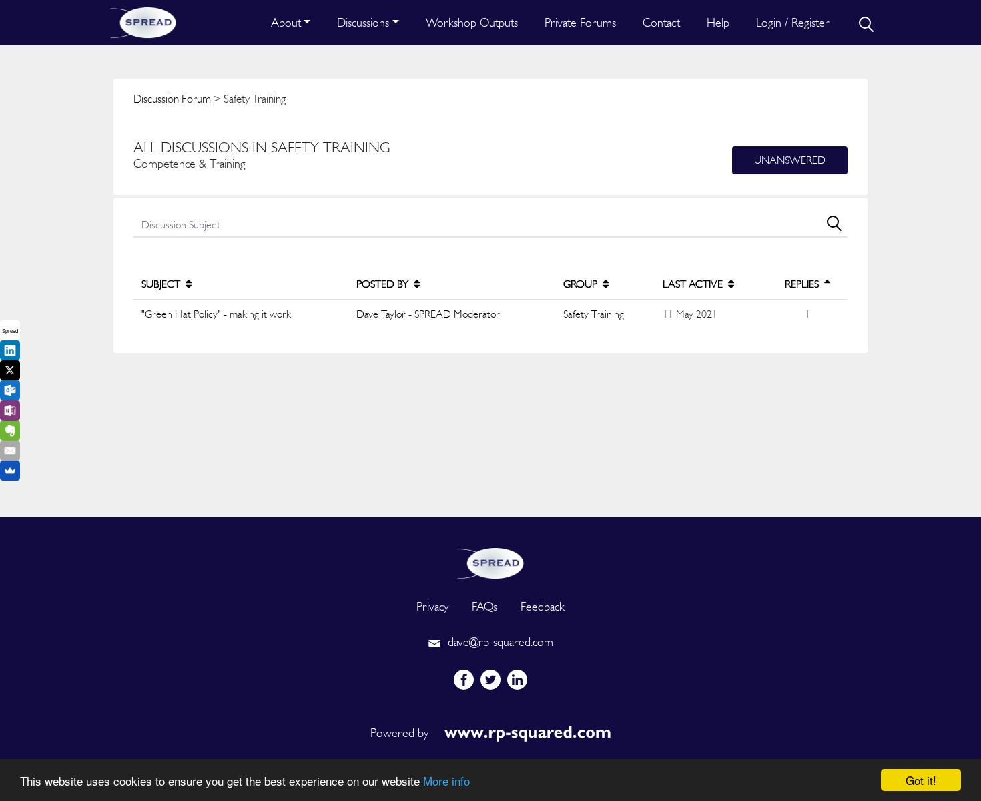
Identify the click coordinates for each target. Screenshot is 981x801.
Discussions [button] (363, 22)
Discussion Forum (172, 98)
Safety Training (593, 314)
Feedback (543, 606)
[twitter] (490, 680)
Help (718, 22)
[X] (10, 370)
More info (446, 780)
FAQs (484, 606)
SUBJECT (162, 284)
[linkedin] (517, 680)
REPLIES (803, 284)
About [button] (286, 22)
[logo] (490, 562)
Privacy (432, 606)
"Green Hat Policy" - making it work (216, 314)
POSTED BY (383, 284)
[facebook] (464, 680)
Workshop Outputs (472, 22)
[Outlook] (10, 390)
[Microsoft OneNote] (10, 410)
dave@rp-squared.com (498, 642)
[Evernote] (10, 431)
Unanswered (790, 160)
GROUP (581, 284)
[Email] (10, 451)
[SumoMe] (10, 471)
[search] (865, 23)
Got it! (921, 780)
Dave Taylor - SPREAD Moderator (428, 314)
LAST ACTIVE (694, 284)
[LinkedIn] (10, 350)
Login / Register (793, 22)
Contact (661, 22)
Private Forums (580, 22)
